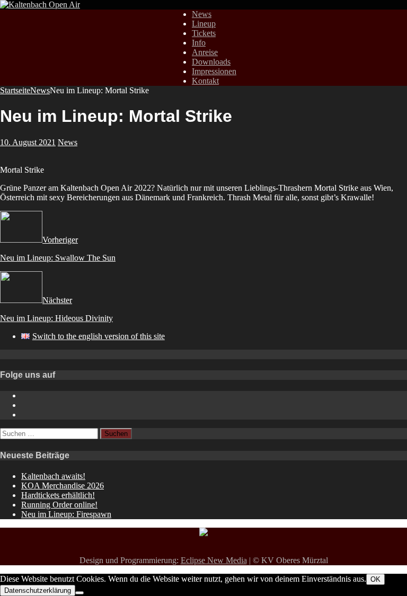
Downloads (211, 61)
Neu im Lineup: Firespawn (66, 514)
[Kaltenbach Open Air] (40, 4)
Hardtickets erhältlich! (58, 495)
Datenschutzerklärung (37, 590)
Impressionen (214, 71)
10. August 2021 (28, 142)
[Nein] (79, 592)
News (201, 14)
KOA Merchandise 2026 (62, 485)
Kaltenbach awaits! (53, 476)
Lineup (204, 23)
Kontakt (205, 80)
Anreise (205, 52)
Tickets (204, 33)
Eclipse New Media (214, 560)
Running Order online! (59, 504)
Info (199, 42)
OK (375, 579)
